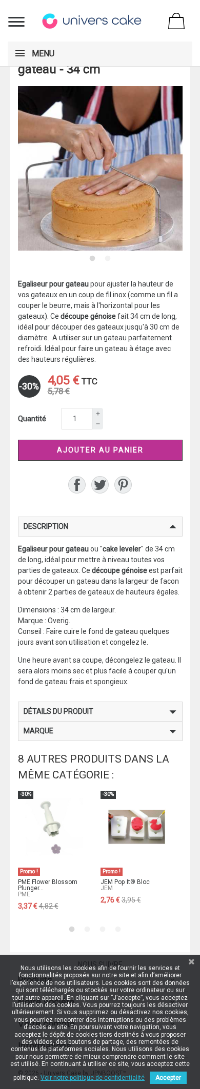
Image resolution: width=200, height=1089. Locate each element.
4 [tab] (118, 929)
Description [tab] (46, 526)
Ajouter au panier (100, 450)
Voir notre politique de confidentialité (93, 1077)
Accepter (168, 1077)
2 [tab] (108, 258)
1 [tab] (92, 258)
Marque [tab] (38, 731)
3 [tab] (102, 929)
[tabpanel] (100, 168)
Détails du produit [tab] (58, 711)
